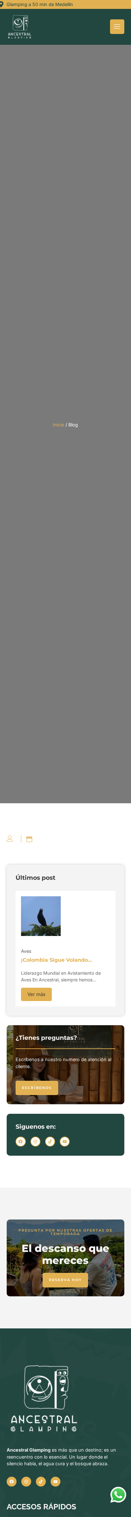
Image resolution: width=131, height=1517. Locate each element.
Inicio (58, 424)
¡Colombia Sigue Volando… (56, 960)
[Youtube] (65, 1141)
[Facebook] (20, 1141)
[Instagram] (35, 1141)
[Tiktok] (50, 1141)
